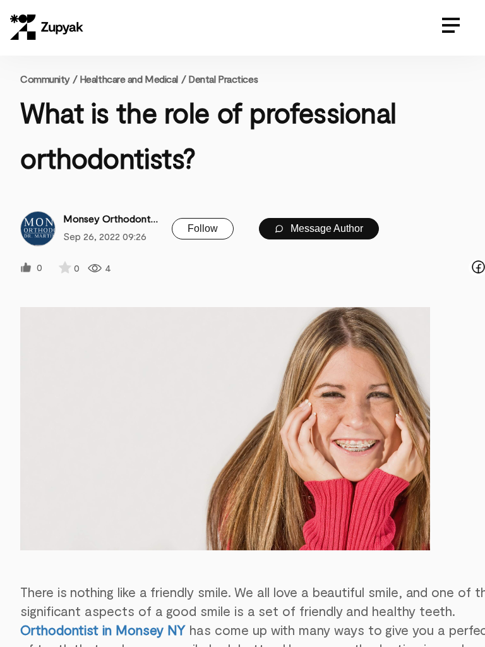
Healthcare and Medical (129, 79)
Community (48, 79)
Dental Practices (223, 79)
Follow (203, 228)
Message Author (325, 228)
